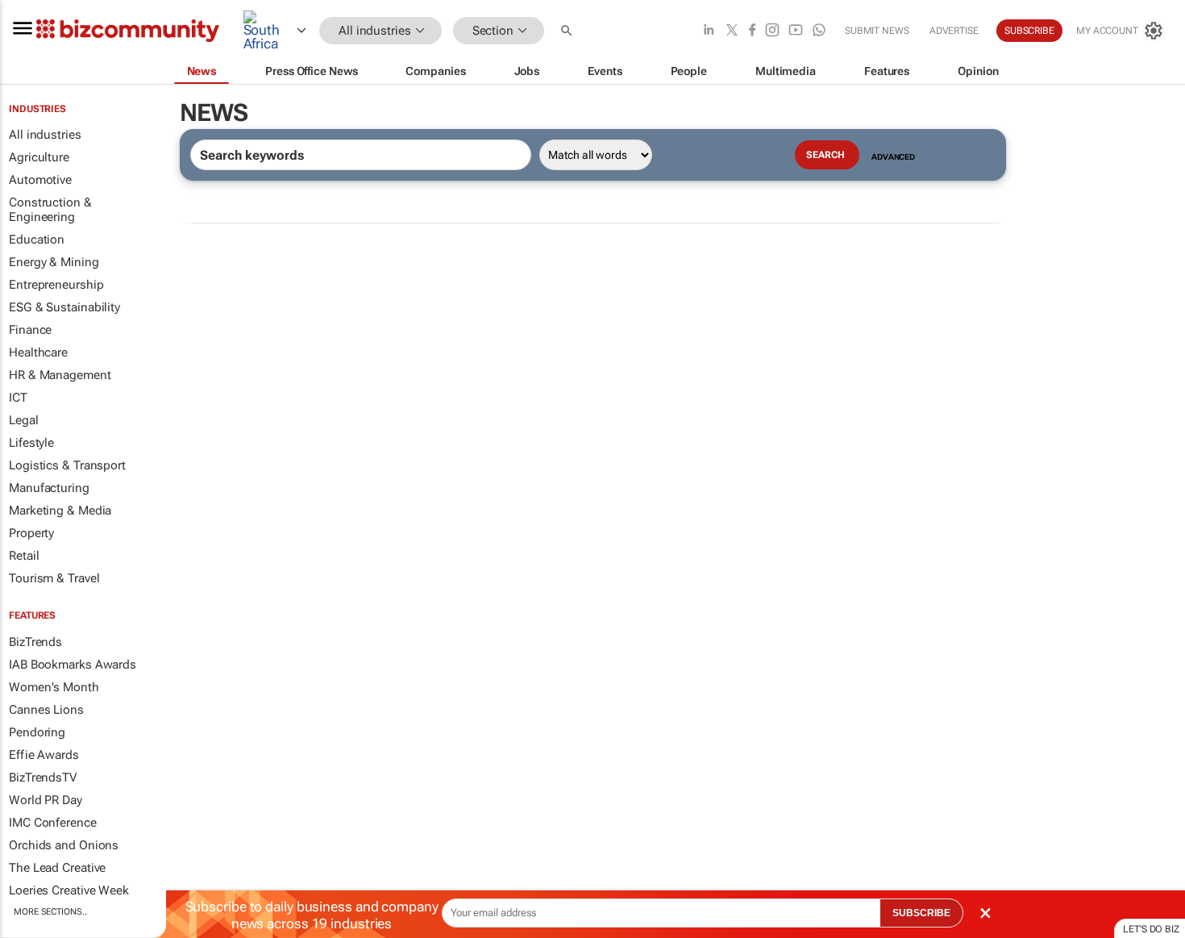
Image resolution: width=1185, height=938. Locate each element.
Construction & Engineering (50, 209)
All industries (45, 134)
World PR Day (45, 800)
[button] (568, 31)
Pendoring (37, 732)
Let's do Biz (1151, 929)
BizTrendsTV (43, 777)
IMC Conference (53, 822)
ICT (18, 397)
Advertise (954, 30)
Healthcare (38, 352)
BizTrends (35, 642)
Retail (24, 555)
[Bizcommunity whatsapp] (819, 31)
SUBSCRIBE (921, 913)
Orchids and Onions (63, 845)
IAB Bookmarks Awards (72, 664)
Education (36, 239)
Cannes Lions (46, 709)
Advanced (893, 156)
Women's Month (54, 687)
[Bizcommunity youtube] (795, 31)
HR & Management (60, 375)
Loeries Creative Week (69, 890)
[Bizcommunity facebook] (752, 31)
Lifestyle (31, 443)
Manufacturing (49, 488)
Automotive (40, 180)
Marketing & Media (60, 510)
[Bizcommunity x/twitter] (732, 31)
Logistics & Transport (67, 465)
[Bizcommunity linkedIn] (708, 31)
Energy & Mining (54, 262)
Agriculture (39, 157)
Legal (24, 420)
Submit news (877, 30)
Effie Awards (44, 755)
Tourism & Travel (54, 578)
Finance (30, 330)
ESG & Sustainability (64, 307)
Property (31, 533)
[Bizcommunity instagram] (772, 31)
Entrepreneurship (56, 284)
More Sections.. (50, 912)
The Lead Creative (57, 868)
